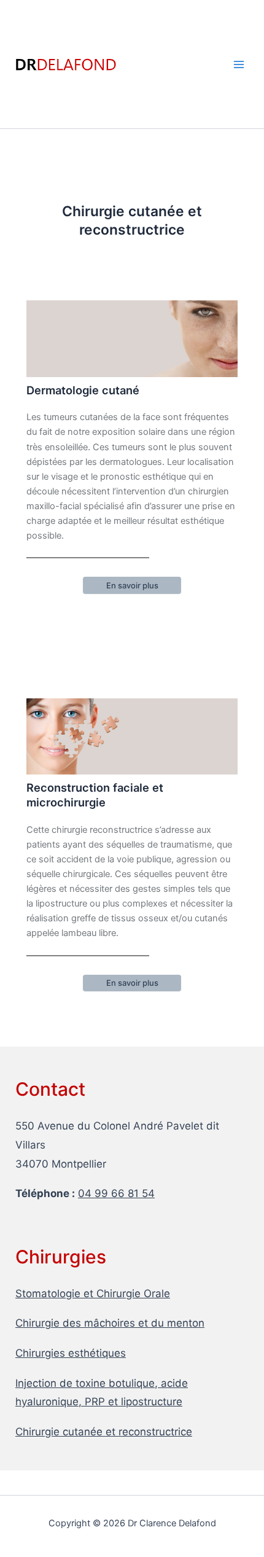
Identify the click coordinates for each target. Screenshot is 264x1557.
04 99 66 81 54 (116, 1193)
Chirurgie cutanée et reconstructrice (103, 1432)
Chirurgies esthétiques (70, 1353)
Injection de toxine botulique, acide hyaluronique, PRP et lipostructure (101, 1392)
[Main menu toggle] (239, 64)
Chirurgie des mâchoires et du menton (109, 1323)
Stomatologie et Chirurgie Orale (92, 1293)
